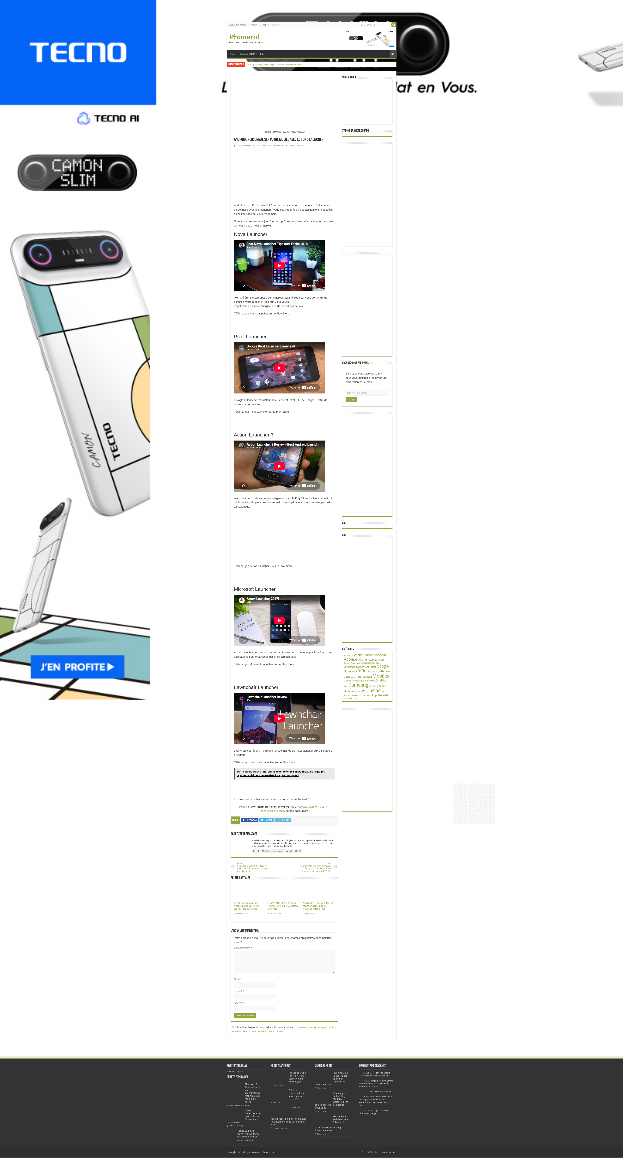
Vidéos (354, 695)
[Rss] (362, 25)
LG (352, 677)
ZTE (354, 698)
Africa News (363, 655)
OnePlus (381, 680)
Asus (381, 660)
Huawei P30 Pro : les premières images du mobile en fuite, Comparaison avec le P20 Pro (315, 867)
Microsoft (367, 676)
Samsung (358, 685)
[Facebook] (365, 25)
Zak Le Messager (243, 146)
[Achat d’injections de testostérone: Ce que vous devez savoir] (235, 1114)
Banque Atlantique (352, 663)
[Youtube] (374, 25)
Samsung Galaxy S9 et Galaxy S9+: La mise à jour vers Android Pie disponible (253, 867)
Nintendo (363, 680)
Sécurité (359, 691)
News (355, 681)
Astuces (374, 659)
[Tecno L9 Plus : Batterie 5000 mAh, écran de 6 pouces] (231, 1133)
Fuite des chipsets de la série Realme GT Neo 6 (296, 1094)
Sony (352, 691)
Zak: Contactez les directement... (378, 1091)
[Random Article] (393, 54)
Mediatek (358, 677)
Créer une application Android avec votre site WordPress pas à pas (247, 906)
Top (383, 691)
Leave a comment (296, 146)
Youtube (348, 698)
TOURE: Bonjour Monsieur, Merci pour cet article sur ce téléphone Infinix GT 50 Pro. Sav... (376, 1084)
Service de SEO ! (247, 54)
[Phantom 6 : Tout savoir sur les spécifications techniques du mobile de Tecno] (235, 1093)
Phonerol (244, 37)
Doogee (375, 663)
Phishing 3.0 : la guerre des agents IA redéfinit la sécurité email (274, 64)
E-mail (239, 991)
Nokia (371, 680)
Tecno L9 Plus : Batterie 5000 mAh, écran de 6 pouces (248, 1133)
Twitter (347, 695)
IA (355, 671)
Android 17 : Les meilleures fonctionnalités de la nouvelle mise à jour (318, 906)
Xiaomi (382, 695)
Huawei (349, 671)
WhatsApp (370, 695)
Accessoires (349, 656)
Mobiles (380, 676)
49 (244, 1126)
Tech (365, 691)
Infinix (363, 670)
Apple (349, 659)
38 (252, 1140)
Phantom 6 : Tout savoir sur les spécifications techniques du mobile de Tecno (253, 1093)
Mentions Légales (235, 1071)
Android (280, 146)
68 (248, 1105)
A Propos (264, 25)
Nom (238, 979)
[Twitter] (367, 25)
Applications (362, 659)
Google (383, 666)
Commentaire (243, 948)
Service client (374, 686)
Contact (275, 25)
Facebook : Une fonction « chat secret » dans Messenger (297, 1077)
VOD (360, 695)
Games (371, 666)
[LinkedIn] (371, 25)
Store (291, 762)
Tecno (374, 690)
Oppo (346, 686)
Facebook (359, 666)
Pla (284, 762)
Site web (239, 1003)
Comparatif (365, 663)
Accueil (254, 25)
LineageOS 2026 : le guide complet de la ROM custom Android (283, 906)
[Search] (393, 24)
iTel (383, 671)
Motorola (348, 681)
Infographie (375, 671)
